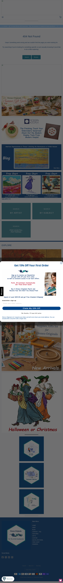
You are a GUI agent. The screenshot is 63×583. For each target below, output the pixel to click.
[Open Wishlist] (60, 580)
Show (1, 291)
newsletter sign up (9, 300)
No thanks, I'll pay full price (31, 313)
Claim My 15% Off (31, 308)
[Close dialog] (61, 263)
